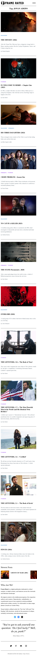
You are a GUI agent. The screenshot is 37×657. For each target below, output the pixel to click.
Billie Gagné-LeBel (7, 142)
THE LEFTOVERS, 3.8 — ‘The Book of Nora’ (17, 362)
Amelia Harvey (6, 234)
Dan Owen (5, 97)
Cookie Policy (15, 605)
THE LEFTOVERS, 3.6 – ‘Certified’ (13, 457)
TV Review (3, 81)
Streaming (11, 128)
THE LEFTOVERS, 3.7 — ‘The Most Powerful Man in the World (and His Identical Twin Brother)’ (17, 409)
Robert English (6, 51)
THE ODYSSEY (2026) (9, 40)
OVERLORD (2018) (8, 314)
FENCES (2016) (6, 549)
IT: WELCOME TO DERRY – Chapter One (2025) (16, 86)
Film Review (4, 35)
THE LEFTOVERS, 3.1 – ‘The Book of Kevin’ (17, 503)
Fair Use (22, 609)
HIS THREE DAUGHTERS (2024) (13, 132)
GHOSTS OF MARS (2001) (19, 573)
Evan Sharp (5, 188)
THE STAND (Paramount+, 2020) (12, 270)
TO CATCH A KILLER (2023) (11, 223)
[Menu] (34, 3)
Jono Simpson (5, 323)
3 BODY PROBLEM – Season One (13, 177)
